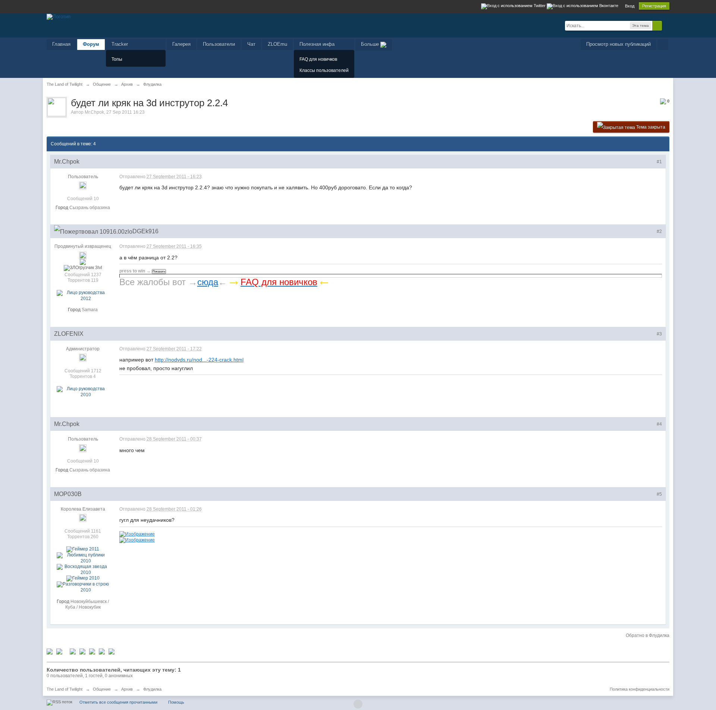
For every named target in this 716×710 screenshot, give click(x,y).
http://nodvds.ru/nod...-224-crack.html (199, 360)
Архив (127, 689)
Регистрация (654, 6)
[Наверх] (358, 704)
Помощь (176, 702)
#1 (659, 161)
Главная (61, 44)
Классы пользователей (324, 70)
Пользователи (219, 44)
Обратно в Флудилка (647, 635)
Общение (102, 689)
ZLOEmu (277, 44)
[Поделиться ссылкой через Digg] (59, 651)
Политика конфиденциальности (639, 689)
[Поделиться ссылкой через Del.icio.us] (73, 651)
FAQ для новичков (318, 59)
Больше (370, 44)
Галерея (181, 44)
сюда (207, 282)
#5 (659, 494)
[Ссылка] (137, 533)
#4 (659, 424)
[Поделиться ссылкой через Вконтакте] (82, 651)
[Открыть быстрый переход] (662, 44)
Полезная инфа (317, 44)
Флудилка (152, 689)
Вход (629, 6)
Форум (91, 44)
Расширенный (666, 25)
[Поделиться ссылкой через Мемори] (92, 651)
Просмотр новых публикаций (618, 44)
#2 (659, 231)
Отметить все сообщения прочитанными (118, 702)
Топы (117, 59)
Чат (251, 44)
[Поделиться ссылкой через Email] (111, 651)
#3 (659, 334)
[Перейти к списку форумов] (58, 16)
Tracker (120, 44)
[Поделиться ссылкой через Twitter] (50, 651)
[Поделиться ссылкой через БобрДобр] (102, 651)
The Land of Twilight (64, 689)
